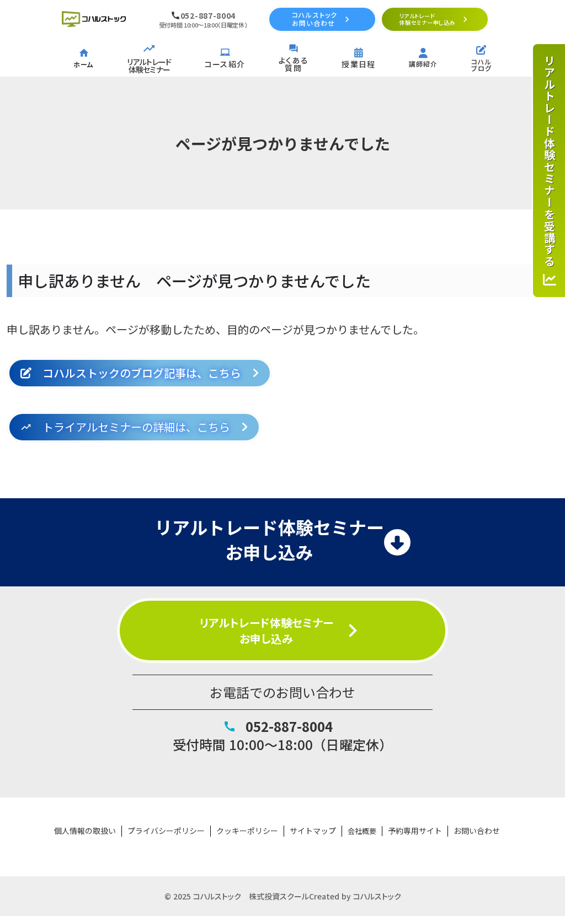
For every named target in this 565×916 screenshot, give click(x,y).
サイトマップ (313, 831)
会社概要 (362, 831)
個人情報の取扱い (85, 831)
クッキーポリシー (247, 831)
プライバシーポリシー (166, 831)
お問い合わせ (477, 831)
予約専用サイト (415, 831)
